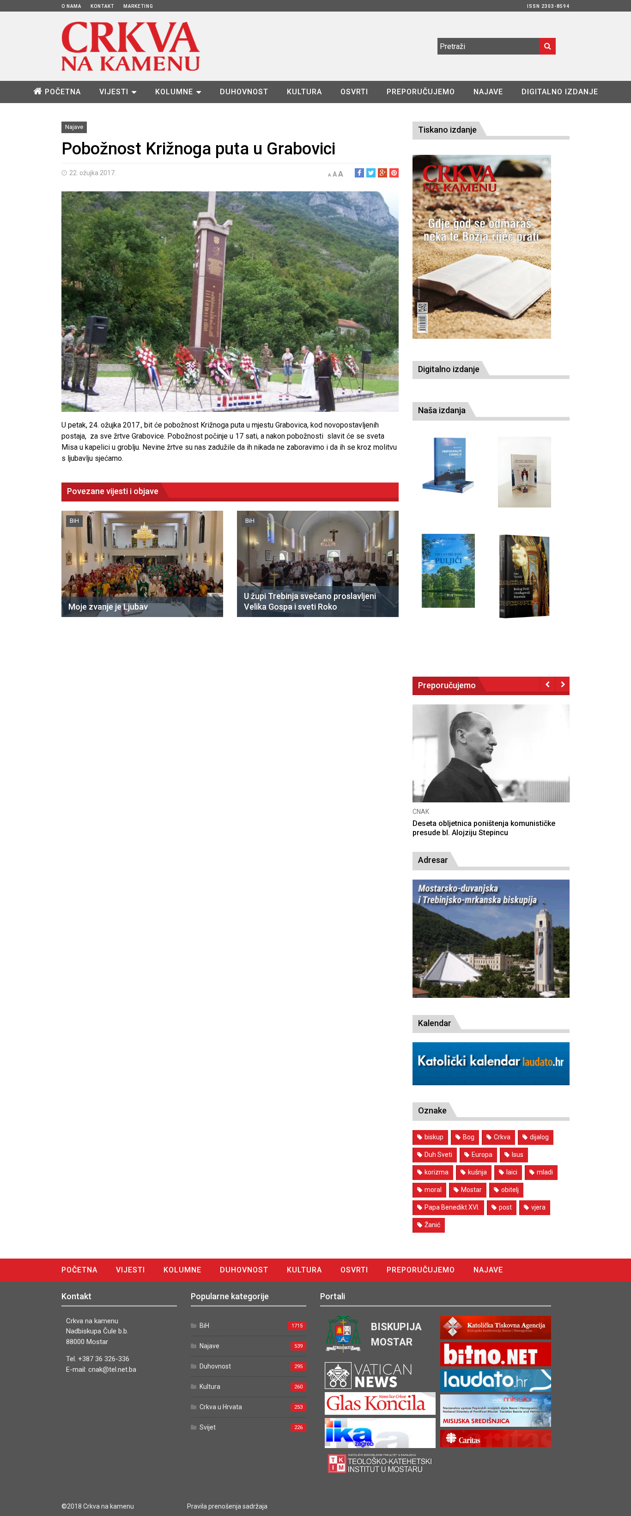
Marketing (138, 6)
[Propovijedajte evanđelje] (448, 466)
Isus (517, 1154)
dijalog (539, 1137)
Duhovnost (244, 91)
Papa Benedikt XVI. (452, 1207)
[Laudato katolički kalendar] (491, 1082)
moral (433, 1189)
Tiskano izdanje (447, 129)
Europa (482, 1154)
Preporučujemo (421, 91)
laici (511, 1172)
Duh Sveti (438, 1154)
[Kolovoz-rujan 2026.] (482, 247)
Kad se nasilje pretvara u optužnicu (472, 823)
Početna (63, 91)
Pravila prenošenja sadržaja (227, 1506)
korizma (437, 1172)
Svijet (208, 1427)
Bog (468, 1137)
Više (491, 762)
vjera (538, 1207)
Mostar (471, 1189)
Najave (488, 91)
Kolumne (174, 91)
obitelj (510, 1189)
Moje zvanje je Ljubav (108, 606)
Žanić (432, 1225)
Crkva (502, 1137)
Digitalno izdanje (560, 91)
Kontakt (102, 6)
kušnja (477, 1172)
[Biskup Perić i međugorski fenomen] (524, 577)
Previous (547, 684)
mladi (545, 1172)
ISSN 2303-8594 (548, 6)
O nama (71, 6)
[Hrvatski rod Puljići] (448, 571)
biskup (434, 1137)
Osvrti (354, 91)
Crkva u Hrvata (221, 1407)
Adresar (433, 860)
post (505, 1207)
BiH (74, 520)
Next (562, 684)
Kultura (304, 91)
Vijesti (113, 91)
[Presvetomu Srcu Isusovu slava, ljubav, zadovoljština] (524, 472)
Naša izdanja (442, 410)
